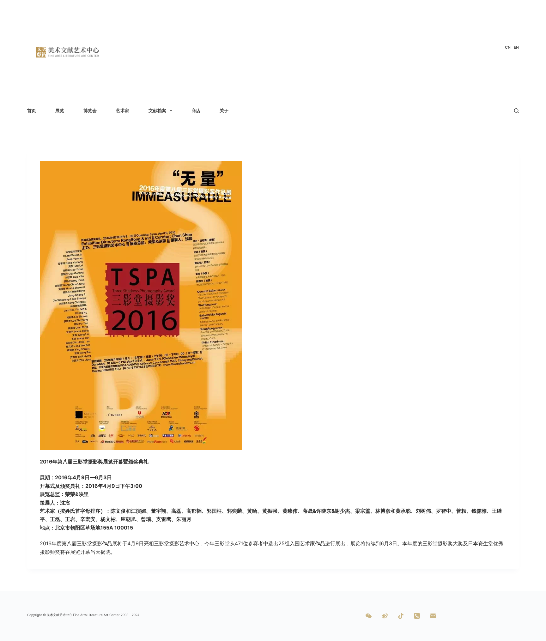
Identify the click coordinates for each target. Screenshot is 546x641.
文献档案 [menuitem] (157, 110)
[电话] (417, 616)
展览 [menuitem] (59, 110)
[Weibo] (385, 616)
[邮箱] (433, 616)
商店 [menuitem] (195, 110)
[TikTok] (401, 616)
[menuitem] (507, 47)
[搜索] (516, 110)
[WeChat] (369, 616)
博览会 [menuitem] (90, 110)
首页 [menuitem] (31, 110)
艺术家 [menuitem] (122, 110)
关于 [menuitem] (224, 110)
